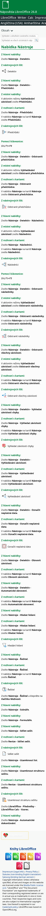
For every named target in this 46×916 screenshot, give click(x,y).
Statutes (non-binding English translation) (21, 874)
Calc (30, 17)
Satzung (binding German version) (18, 877)
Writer (22, 17)
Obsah (5, 30)
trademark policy (10, 907)
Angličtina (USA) (12, 23)
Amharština (32, 23)
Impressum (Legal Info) (13, 871)
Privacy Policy (32, 871)
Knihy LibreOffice (23, 849)
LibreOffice (8, 17)
